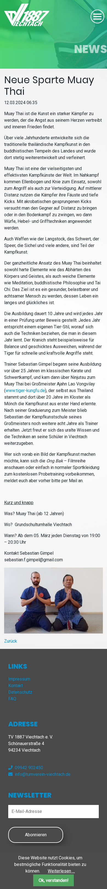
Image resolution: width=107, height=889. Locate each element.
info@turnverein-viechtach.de (43, 774)
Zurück (10, 641)
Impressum (19, 679)
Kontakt (15, 685)
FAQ (12, 698)
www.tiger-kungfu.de (25, 390)
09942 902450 (29, 767)
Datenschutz (20, 692)
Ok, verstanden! (54, 880)
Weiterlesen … (61, 871)
